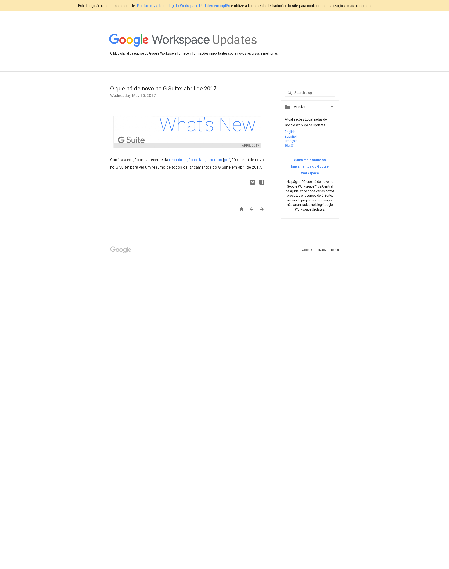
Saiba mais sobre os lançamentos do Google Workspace (310, 166)
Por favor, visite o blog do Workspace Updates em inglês (183, 6)
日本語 (290, 146)
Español (291, 136)
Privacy (322, 249)
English (290, 132)
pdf (227, 159)
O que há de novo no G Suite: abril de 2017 (163, 88)
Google (307, 249)
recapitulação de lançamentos (195, 159)
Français (291, 141)
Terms (335, 249)
